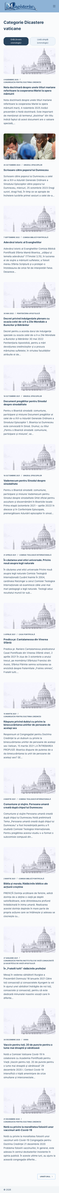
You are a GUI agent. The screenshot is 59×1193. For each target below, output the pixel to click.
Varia (25, 1040)
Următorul (45, 1177)
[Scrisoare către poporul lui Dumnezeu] (29, 146)
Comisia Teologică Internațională (35, 555)
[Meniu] (54, 6)
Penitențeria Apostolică (28, 313)
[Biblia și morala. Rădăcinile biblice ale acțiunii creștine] (29, 860)
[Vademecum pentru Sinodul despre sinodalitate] (29, 457)
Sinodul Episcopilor (33, 165)
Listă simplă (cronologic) (42, 41)
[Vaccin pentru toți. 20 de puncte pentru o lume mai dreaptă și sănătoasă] (29, 1021)
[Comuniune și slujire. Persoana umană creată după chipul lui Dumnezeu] (29, 781)
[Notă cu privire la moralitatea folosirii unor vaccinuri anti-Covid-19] (29, 1101)
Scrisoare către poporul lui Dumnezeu (26, 170)
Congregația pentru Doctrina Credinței (22, 82)
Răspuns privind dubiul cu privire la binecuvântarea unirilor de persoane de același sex (27, 725)
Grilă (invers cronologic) (16, 41)
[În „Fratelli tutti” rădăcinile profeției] (29, 939)
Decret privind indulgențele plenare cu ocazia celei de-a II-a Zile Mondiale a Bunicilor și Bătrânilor (27, 321)
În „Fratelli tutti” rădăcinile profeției (25, 968)
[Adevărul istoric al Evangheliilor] (29, 219)
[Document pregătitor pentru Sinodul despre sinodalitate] (29, 378)
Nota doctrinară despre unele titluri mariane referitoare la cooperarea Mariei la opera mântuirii (29, 90)
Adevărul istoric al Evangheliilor (22, 242)
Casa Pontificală (27, 634)
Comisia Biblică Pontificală (35, 237)
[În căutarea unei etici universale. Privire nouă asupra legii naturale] (29, 536)
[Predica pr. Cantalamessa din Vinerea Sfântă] (29, 616)
